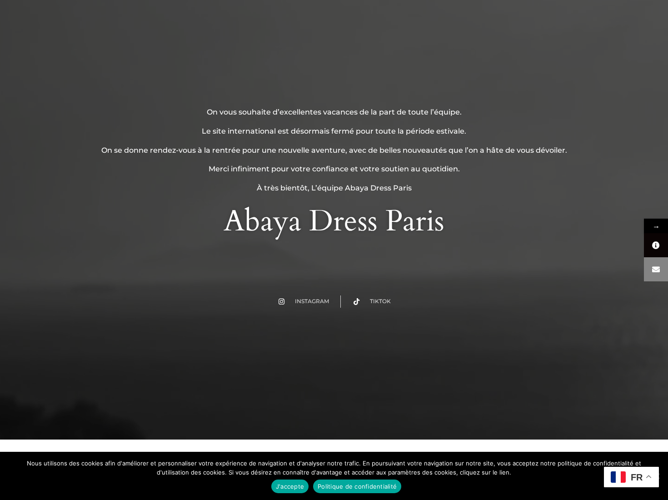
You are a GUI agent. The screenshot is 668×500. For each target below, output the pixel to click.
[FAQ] (656, 245)
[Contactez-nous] (656, 269)
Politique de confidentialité (357, 486)
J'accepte (290, 486)
